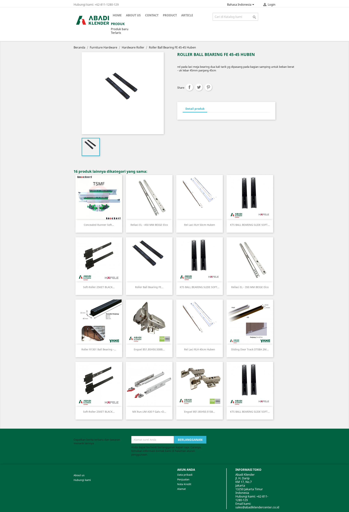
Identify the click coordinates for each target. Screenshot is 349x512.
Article (187, 15)
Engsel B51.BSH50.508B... (149, 349)
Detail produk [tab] (194, 108)
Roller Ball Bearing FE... (149, 287)
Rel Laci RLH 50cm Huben (199, 224)
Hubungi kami (82, 480)
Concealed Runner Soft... (99, 224)
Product (170, 15)
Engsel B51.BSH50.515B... (199, 411)
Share (189, 87)
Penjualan (183, 479)
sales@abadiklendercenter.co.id (257, 507)
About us (133, 15)
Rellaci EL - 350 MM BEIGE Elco (249, 287)
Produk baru (119, 29)
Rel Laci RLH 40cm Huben (199, 349)
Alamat (181, 489)
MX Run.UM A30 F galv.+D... (149, 411)
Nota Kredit (184, 484)
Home (117, 15)
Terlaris (116, 33)
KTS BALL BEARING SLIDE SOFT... (250, 224)
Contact (152, 15)
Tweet (198, 87)
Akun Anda (186, 470)
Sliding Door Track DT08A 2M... (250, 349)
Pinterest (208, 87)
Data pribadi (184, 474)
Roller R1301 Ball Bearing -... (98, 349)
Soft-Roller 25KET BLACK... (99, 287)
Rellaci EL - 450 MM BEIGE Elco (149, 224)
